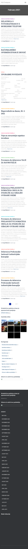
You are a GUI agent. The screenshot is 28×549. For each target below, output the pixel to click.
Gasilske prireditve (6, 350)
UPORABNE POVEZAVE (11, 74)
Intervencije (4, 355)
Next (16, 304)
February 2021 (5, 467)
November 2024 (6, 422)
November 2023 (6, 426)
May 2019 (4, 505)
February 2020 (5, 495)
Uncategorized (5, 366)
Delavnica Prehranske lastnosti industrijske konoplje (10, 254)
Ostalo (2, 72)
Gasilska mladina (6, 347)
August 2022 (5, 436)
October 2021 (5, 446)
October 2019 (5, 498)
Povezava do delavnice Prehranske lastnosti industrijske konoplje (11, 283)
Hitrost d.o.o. (4, 398)
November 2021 (6, 443)
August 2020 (5, 481)
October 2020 (5, 478)
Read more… (16, 38)
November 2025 (6, 419)
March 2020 (5, 492)
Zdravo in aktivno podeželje (8, 18)
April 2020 (4, 488)
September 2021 (6, 450)
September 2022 (6, 432)
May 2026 (4, 415)
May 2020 (4, 485)
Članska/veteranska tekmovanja (9, 344)
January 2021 (5, 471)
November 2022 (6, 429)
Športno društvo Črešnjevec (8, 364)
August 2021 (5, 453)
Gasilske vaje (5, 353)
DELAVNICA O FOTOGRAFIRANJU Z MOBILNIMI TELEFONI (11, 24)
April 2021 (4, 460)
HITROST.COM (4, 312)
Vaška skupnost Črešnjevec (8, 369)
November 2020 (6, 474)
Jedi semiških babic (6, 358)
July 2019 (4, 502)
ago (12, 41)
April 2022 (4, 439)
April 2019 (4, 509)
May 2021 (4, 457)
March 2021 (5, 464)
